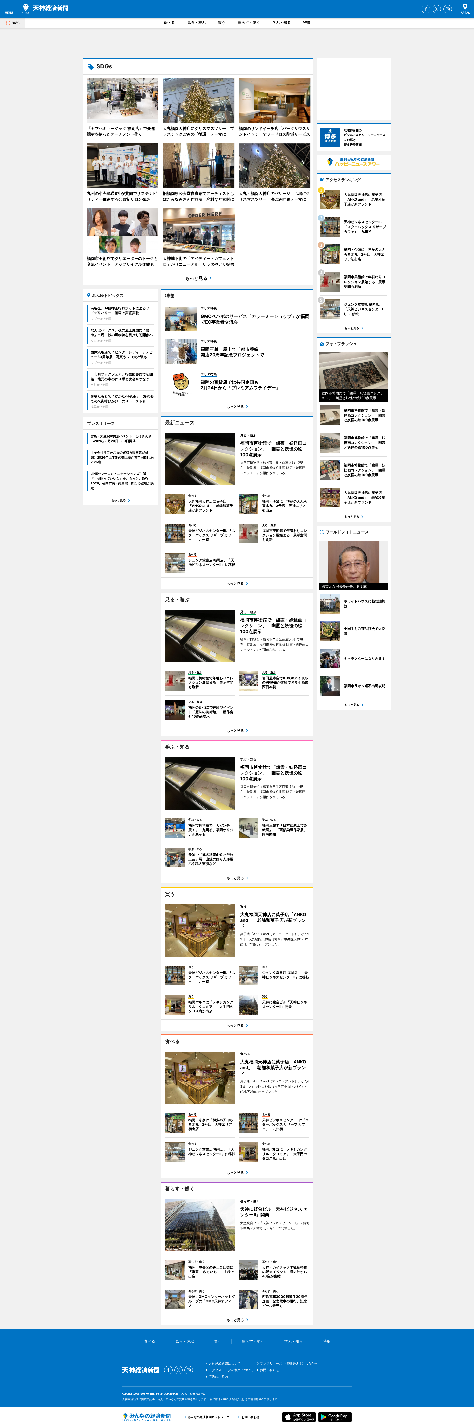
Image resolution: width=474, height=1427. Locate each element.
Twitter (437, 9)
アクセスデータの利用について (231, 1370)
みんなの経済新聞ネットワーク (146, 1417)
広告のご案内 (218, 1377)
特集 (307, 22)
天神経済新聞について (225, 1363)
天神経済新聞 (45, 9)
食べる (169, 22)
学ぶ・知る (281, 22)
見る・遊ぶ (196, 22)
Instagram (447, 9)
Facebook (426, 9)
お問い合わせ (269, 1370)
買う (221, 22)
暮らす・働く (249, 22)
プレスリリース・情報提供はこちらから (289, 1363)
